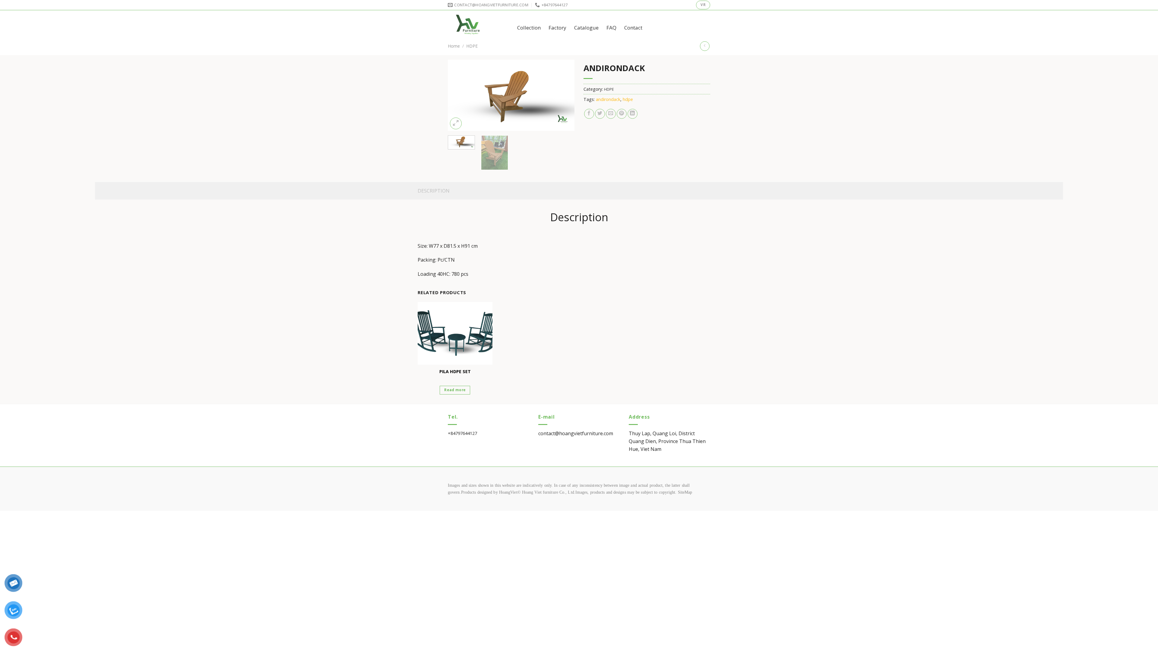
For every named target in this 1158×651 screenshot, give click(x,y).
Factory (557, 27)
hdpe (628, 99)
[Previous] (458, 95)
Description (434, 190)
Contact (633, 27)
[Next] (564, 95)
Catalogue (586, 27)
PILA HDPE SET (455, 371)
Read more (455, 390)
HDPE (472, 46)
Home (454, 46)
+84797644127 (462, 433)
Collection (529, 27)
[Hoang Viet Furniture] (478, 23)
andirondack (608, 99)
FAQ (611, 27)
